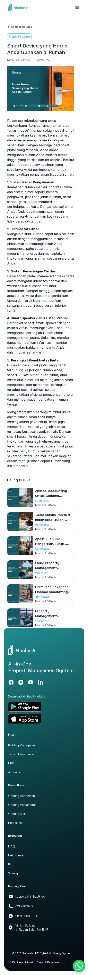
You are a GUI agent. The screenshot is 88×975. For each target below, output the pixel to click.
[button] (79, 966)
